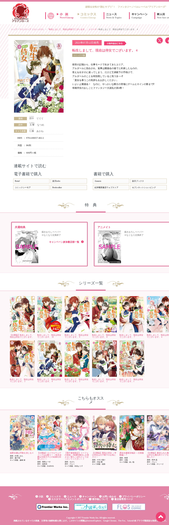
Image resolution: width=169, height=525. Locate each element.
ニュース (114, 15)
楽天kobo (56, 181)
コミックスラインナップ (87, 15)
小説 (41, 496)
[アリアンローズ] (20, 12)
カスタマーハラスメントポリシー (68, 499)
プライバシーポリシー (133, 496)
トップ (14, 29)
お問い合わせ (109, 496)
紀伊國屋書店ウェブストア (106, 187)
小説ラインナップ (67, 15)
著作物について (100, 499)
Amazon (98, 181)
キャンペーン (139, 15)
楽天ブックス (138, 181)
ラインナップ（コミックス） (32, 29)
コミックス (55, 496)
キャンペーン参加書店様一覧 (64, 242)
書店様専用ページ (123, 499)
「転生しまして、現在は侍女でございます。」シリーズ (72, 29)
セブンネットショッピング (144, 187)
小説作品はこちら (115, 43)
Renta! (17, 181)
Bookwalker (57, 187)
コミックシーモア (23, 187)
